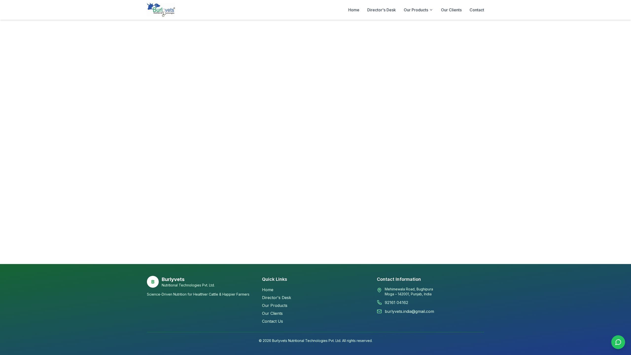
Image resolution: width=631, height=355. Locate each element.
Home (353, 9)
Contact (477, 9)
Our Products (274, 305)
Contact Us (272, 321)
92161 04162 (396, 302)
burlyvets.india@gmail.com (409, 311)
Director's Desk (381, 9)
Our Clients (451, 9)
